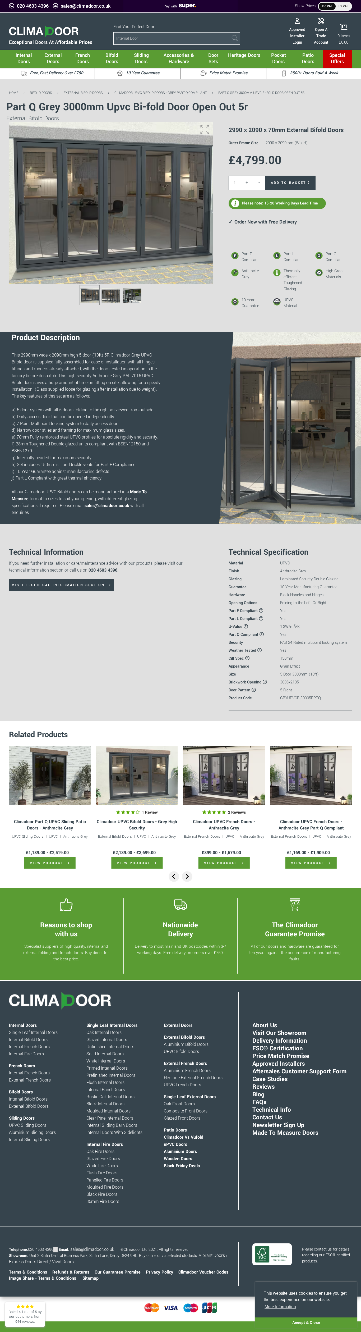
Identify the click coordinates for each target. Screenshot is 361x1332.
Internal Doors (23, 1025)
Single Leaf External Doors (190, 1097)
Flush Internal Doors (105, 1082)
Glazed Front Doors (182, 1118)
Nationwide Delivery (180, 929)
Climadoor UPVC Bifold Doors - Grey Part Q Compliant (160, 92)
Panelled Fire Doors (104, 1180)
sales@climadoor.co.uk (85, 6)
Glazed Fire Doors (103, 1159)
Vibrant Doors (212, 1255)
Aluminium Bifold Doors (186, 1044)
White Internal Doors (105, 1061)
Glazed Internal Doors (106, 1040)
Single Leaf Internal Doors (33, 1032)
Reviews (263, 1087)
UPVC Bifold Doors (181, 1051)
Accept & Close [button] (306, 1322)
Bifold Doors (41, 92)
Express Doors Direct (28, 1262)
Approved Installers (278, 1064)
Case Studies (270, 1079)
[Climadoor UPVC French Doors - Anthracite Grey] (224, 775)
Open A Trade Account (321, 36)
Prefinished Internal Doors (110, 1075)
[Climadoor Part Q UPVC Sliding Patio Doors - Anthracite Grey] (50, 775)
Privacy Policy (159, 1272)
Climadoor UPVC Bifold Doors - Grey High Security (137, 825)
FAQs (259, 1102)
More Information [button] (280, 1306)
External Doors (178, 1025)
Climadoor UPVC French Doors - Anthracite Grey (224, 825)
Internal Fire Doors (26, 1054)
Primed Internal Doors (107, 1068)
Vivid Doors (63, 1262)
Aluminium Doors (180, 1151)
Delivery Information (279, 1041)
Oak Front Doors (179, 1104)
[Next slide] (187, 876)
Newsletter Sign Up (278, 1125)
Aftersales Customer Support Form (299, 1071)
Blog (258, 1094)
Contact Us (267, 1117)
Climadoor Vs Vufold (183, 1137)
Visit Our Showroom (279, 1033)
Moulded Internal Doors (108, 1111)
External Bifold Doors (83, 92)
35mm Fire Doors (102, 1201)
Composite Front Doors (185, 1111)
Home (13, 92)
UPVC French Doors (182, 1085)
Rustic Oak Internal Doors (110, 1097)
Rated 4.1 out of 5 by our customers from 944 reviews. (25, 1316)
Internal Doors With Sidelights (114, 1132)
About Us (264, 1025)
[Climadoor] (43, 36)
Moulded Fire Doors (104, 1187)
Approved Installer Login (297, 36)
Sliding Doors (22, 1118)
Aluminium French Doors (187, 1071)
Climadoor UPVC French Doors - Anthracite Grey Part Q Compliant (311, 825)
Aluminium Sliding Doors (32, 1132)
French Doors (22, 1066)
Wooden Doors (178, 1159)
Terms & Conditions (28, 1272)
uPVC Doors (175, 1144)
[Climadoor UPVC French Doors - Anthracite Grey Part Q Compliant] (311, 775)
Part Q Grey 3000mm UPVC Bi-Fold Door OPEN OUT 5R (261, 92)
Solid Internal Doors (105, 1054)
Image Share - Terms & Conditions (42, 1278)
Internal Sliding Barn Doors (111, 1125)
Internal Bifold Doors (28, 1040)
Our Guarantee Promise (118, 1272)
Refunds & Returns (70, 1272)
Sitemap (90, 1278)
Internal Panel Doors (105, 1090)
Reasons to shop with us (66, 929)
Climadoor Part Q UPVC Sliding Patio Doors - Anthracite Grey (50, 825)
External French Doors (202, 836)
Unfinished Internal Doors (110, 1047)
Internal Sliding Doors (29, 1140)
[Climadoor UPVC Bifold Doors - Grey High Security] (137, 775)
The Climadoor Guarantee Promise (295, 929)
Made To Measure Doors (285, 1133)
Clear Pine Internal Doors (109, 1118)
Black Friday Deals (182, 1166)
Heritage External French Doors (193, 1078)
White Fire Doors (102, 1166)
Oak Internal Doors (104, 1032)
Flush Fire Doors (101, 1173)
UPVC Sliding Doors (28, 836)
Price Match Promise (280, 1056)
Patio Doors (175, 1130)
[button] (205, 130)
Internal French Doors (29, 1047)
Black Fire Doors (101, 1194)
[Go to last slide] (174, 876)
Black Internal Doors (105, 1104)
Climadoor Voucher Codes (203, 1272)
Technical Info (271, 1110)
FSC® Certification (277, 1048)
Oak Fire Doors (100, 1151)
